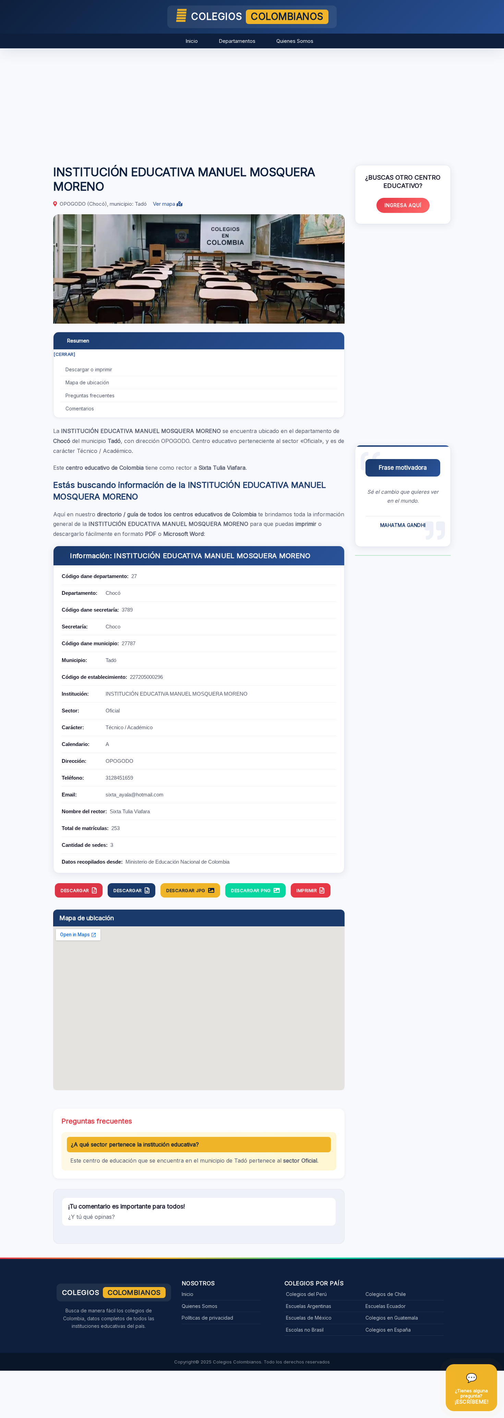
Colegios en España (388, 1330)
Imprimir (307, 890)
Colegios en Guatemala (391, 1318)
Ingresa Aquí (403, 205)
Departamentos (237, 41)
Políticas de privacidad (207, 1318)
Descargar (75, 890)
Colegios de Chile (385, 1294)
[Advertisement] (252, 103)
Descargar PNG (251, 890)
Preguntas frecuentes (90, 395)
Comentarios (79, 408)
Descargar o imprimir (88, 369)
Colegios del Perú (306, 1294)
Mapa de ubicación (87, 382)
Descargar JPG (185, 890)
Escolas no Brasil (305, 1330)
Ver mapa (165, 204)
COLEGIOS (257, 16)
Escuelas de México (309, 1318)
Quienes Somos (294, 41)
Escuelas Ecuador (385, 1306)
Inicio (191, 41)
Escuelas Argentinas (308, 1306)
